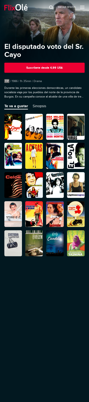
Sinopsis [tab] (39, 106)
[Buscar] (48, 7)
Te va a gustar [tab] (16, 106)
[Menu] (82, 7)
